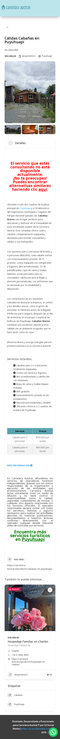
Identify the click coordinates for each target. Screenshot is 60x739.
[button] (8, 92)
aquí (42, 189)
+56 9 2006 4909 (20, 655)
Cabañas (18, 695)
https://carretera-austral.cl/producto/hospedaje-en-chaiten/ (29, 662)
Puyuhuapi (47, 55)
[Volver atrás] (7, 27)
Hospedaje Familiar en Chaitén (28, 641)
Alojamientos (28, 55)
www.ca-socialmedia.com (35, 728)
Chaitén (15, 650)
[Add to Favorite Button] (50, 590)
